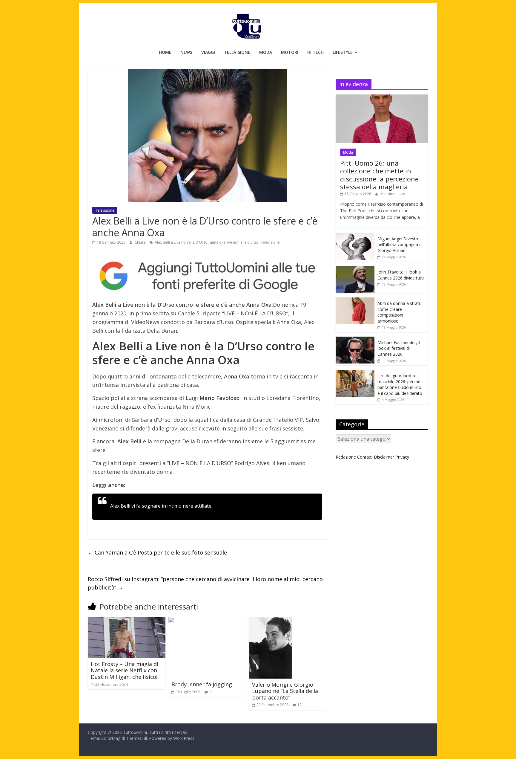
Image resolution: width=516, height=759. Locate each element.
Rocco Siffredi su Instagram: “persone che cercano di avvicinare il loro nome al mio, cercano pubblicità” (205, 583)
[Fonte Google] (207, 276)
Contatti (365, 457)
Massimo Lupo (392, 193)
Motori (289, 52)
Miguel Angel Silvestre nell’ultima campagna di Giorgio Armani (400, 244)
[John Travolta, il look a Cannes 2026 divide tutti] (355, 269)
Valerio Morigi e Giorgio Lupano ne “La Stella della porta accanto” (285, 691)
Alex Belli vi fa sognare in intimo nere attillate (160, 506)
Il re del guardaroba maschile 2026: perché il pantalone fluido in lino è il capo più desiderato (400, 384)
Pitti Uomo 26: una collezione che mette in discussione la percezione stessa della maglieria (379, 174)
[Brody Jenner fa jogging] (204, 620)
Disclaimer (384, 457)
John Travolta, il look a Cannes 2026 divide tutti (400, 275)
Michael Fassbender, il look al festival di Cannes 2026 (398, 348)
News (186, 52)
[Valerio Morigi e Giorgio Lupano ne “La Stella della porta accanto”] (270, 620)
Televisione (237, 52)
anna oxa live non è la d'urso (234, 242)
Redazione (346, 457)
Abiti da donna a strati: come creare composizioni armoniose (399, 312)
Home (165, 52)
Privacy (402, 457)
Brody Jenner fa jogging (201, 684)
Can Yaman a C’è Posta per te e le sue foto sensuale (157, 552)
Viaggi (208, 52)
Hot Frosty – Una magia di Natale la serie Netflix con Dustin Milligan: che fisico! (124, 670)
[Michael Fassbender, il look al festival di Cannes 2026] (355, 340)
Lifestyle (343, 52)
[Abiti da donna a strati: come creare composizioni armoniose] (355, 300)
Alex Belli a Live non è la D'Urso (181, 242)
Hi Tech (315, 52)
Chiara (141, 242)
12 (299, 704)
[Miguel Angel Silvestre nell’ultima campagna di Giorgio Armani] (355, 236)
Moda (265, 52)
